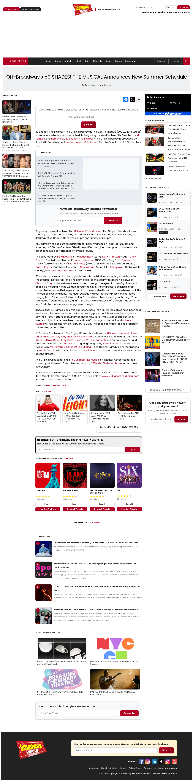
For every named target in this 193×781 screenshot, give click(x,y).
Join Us (123, 768)
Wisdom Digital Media (130, 773)
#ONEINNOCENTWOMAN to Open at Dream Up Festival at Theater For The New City (56, 198)
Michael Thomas (96, 350)
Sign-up (170, 7)
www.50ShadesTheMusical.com (103, 363)
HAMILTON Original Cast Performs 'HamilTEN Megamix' (179, 158)
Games (118, 61)
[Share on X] (132, 99)
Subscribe (129, 713)
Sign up (181, 419)
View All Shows (158, 296)
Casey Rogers (43, 267)
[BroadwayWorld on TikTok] (161, 761)
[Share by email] (139, 99)
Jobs (87, 61)
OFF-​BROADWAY (109, 9)
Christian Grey (43, 283)
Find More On (86, 522)
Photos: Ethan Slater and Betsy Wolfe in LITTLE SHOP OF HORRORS (16, 113)
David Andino (65, 256)
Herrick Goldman (113, 343)
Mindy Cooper (47, 350)
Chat (78, 61)
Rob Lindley (57, 138)
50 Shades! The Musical (79, 138)
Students (97, 61)
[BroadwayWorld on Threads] (167, 761)
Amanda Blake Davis (47, 340)
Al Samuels (112, 333)
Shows (58, 61)
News (48, 61)
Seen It (47, 504)
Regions (148, 768)
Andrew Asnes (74, 142)
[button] (186, 61)
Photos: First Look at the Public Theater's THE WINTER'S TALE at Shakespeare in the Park (16, 193)
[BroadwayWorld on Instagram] (147, 761)
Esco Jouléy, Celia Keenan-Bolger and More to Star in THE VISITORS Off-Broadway (15, 166)
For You (48, 391)
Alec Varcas (87, 267)
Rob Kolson (90, 142)
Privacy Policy (169, 773)
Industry (69, 61)
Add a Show (178, 296)
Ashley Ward (116, 267)
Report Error (171, 768)
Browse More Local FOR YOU (119, 427)
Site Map (158, 768)
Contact (113, 768)
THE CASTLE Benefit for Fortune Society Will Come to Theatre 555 (56, 174)
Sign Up (88, 124)
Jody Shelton (68, 336)
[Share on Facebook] (125, 99)
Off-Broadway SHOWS (157, 187)
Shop (108, 61)
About (104, 768)
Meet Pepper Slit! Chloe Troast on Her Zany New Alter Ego (179, 129)
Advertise (94, 768)
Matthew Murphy (56, 385)
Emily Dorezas (51, 336)
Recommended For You (157, 312)
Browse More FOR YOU (165, 389)
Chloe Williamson (61, 270)
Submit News (135, 768)
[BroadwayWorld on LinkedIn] (154, 761)
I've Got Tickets (48, 509)
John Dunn (67, 343)
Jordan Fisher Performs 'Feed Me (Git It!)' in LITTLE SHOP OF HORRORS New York (96, 542)
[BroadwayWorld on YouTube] (174, 761)
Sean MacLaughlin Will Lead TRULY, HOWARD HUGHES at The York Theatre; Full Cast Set (56, 163)
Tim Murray (128, 260)
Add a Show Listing (30, 9)
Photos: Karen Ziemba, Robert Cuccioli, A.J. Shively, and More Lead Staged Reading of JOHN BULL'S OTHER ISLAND (57, 186)
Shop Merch (13, 9)
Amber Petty (77, 263)
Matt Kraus (56, 347)
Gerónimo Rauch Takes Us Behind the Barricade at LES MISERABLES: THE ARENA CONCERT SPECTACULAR (15, 139)
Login (176, 61)
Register (161, 61)
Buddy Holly (86, 256)
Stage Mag (130, 61)
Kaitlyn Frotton (111, 256)
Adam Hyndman (84, 260)
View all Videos (153, 178)
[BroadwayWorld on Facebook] (141, 761)
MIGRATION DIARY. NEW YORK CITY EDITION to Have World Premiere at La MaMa (96, 609)
